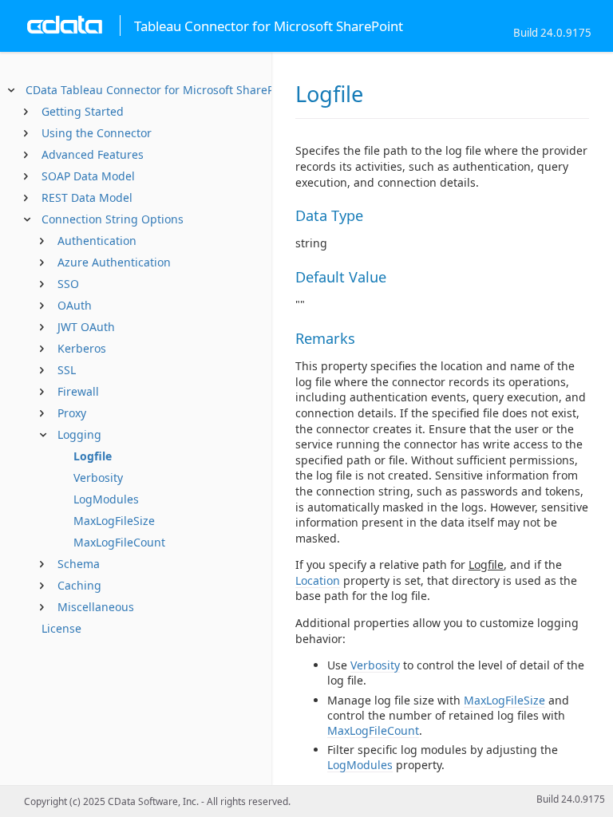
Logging (79, 434)
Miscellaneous (95, 606)
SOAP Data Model (88, 176)
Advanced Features (93, 154)
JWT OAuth (86, 326)
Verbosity (98, 477)
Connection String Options (113, 219)
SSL (66, 369)
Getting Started (83, 111)
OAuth (74, 305)
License (61, 628)
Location (317, 580)
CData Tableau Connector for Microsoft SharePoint (160, 89)
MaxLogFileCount (119, 542)
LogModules (106, 499)
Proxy (71, 412)
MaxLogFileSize (114, 520)
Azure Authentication (114, 262)
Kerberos (81, 348)
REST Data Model (87, 197)
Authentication (96, 240)
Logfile (92, 456)
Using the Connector (97, 132)
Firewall (78, 391)
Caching (79, 585)
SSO (68, 283)
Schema (78, 563)
